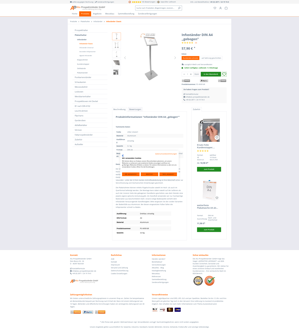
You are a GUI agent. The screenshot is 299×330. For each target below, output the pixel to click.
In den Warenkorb (211, 74)
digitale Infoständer (85, 56)
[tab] (119, 109)
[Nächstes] (175, 58)
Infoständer (82, 39)
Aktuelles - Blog (158, 268)
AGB (112, 259)
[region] (144, 58)
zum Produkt (209, 169)
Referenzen (156, 276)
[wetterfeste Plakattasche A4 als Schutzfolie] (209, 190)
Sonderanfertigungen (160, 282)
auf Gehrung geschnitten (211, 58)
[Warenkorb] (226, 8)
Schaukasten (80, 82)
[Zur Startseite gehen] (87, 8)
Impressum (115, 265)
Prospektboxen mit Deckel (86, 101)
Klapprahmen (82, 60)
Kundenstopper (83, 64)
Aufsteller (79, 144)
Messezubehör (81, 87)
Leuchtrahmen (81, 111)
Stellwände (81, 68)
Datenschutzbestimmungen (166, 154)
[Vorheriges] (125, 58)
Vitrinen (78, 130)
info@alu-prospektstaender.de (197, 97)
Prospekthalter (81, 30)
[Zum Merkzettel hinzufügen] (224, 74)
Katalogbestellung (159, 270)
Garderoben (80, 120)
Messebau (156, 273)
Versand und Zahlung (119, 268)
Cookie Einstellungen (119, 273)
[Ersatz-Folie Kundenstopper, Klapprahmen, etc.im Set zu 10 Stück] (209, 130)
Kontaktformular (191, 94)
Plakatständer (82, 73)
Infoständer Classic (86, 44)
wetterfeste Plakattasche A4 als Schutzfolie (206, 206)
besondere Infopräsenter (87, 52)
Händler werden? (158, 259)
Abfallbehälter (81, 125)
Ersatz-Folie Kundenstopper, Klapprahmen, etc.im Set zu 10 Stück (207, 146)
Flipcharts (79, 115)
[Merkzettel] (215, 8)
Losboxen (79, 91)
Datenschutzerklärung (119, 270)
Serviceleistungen (159, 265)
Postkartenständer (83, 77)
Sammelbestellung (159, 279)
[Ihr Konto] (220, 8)
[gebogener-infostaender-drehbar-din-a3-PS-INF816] (150, 58)
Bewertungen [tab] (135, 109)
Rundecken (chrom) (190, 58)
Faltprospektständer (84, 135)
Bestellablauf (157, 262)
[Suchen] (179, 8)
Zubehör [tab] (196, 109)
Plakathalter (81, 35)
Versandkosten (206, 64)
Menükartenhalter (83, 96)
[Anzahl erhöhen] (191, 74)
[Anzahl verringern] (184, 74)
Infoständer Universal (86, 48)
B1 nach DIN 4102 (82, 106)
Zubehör (78, 139)
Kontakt (114, 262)
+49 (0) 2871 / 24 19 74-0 (195, 100)
